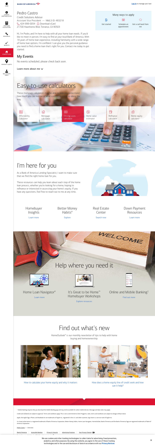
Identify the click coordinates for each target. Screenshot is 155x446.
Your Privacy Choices (85, 432)
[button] (6, 14)
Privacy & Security (52, 432)
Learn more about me (28, 68)
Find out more (121, 297)
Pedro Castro (21, 428)
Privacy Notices (108, 443)
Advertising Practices (68, 432)
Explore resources (84, 301)
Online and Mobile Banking (128, 292)
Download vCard (47, 24)
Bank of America (22, 432)
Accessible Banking (36, 432)
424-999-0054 (27, 24)
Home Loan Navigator (39, 292)
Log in (134, 4)
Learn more (34, 218)
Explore (67, 218)
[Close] (151, 440)
